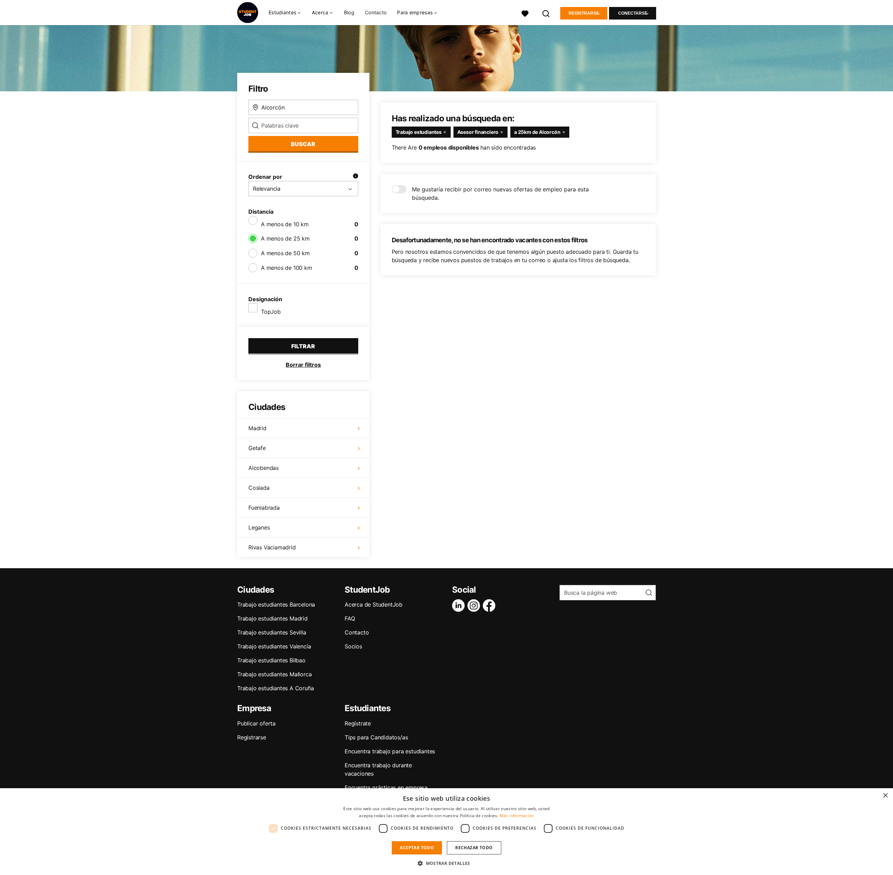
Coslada (259, 487)
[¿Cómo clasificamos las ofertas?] (355, 177)
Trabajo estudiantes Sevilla (271, 632)
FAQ (350, 618)
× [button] (885, 795)
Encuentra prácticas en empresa (386, 787)
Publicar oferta (256, 723)
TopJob (271, 311)
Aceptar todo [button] (417, 848)
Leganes (259, 527)
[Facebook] (490, 605)
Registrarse (584, 13)
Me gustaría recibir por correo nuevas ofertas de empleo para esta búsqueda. (500, 193)
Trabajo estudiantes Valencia (274, 646)
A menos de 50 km (285, 253)
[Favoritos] (525, 13)
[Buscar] (546, 13)
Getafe (257, 447)
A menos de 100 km (286, 267)
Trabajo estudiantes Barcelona (276, 604)
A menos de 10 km (285, 224)
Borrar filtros (303, 364)
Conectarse (632, 13)
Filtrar (303, 346)
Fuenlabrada (264, 507)
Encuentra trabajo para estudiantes (390, 751)
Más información (517, 816)
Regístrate (358, 723)
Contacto (376, 12)
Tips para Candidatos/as (376, 737)
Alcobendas (263, 467)
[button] (446, 863)
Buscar (303, 143)
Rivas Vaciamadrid (272, 547)
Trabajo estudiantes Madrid (272, 618)
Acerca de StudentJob (374, 604)
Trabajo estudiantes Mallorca (274, 674)
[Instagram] (475, 605)
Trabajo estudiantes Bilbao (271, 660)
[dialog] (446, 831)
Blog (349, 12)
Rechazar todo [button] (474, 848)
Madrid (257, 428)
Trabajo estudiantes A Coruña (275, 688)
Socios (353, 646)
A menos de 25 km (285, 238)
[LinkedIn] (459, 605)
